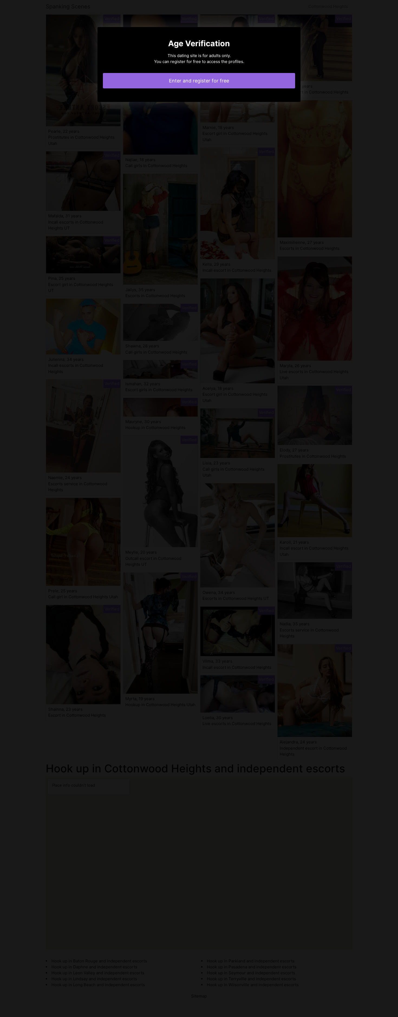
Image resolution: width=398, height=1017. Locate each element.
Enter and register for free (199, 81)
